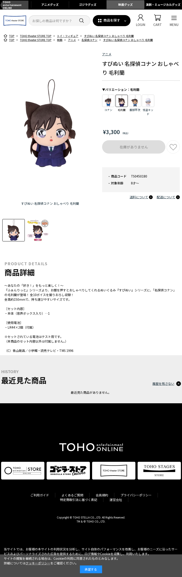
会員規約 (102, 495)
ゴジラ (87, 4)
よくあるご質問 (72, 495)
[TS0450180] (13, 230)
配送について (166, 197)
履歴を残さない (163, 383)
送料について (139, 197)
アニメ (50, 4)
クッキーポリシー (38, 563)
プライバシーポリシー (136, 495)
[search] (81, 20)
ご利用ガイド (39, 495)
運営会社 (116, 499)
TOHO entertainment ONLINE (12, 5)
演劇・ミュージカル (163, 4)
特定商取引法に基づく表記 (78, 499)
